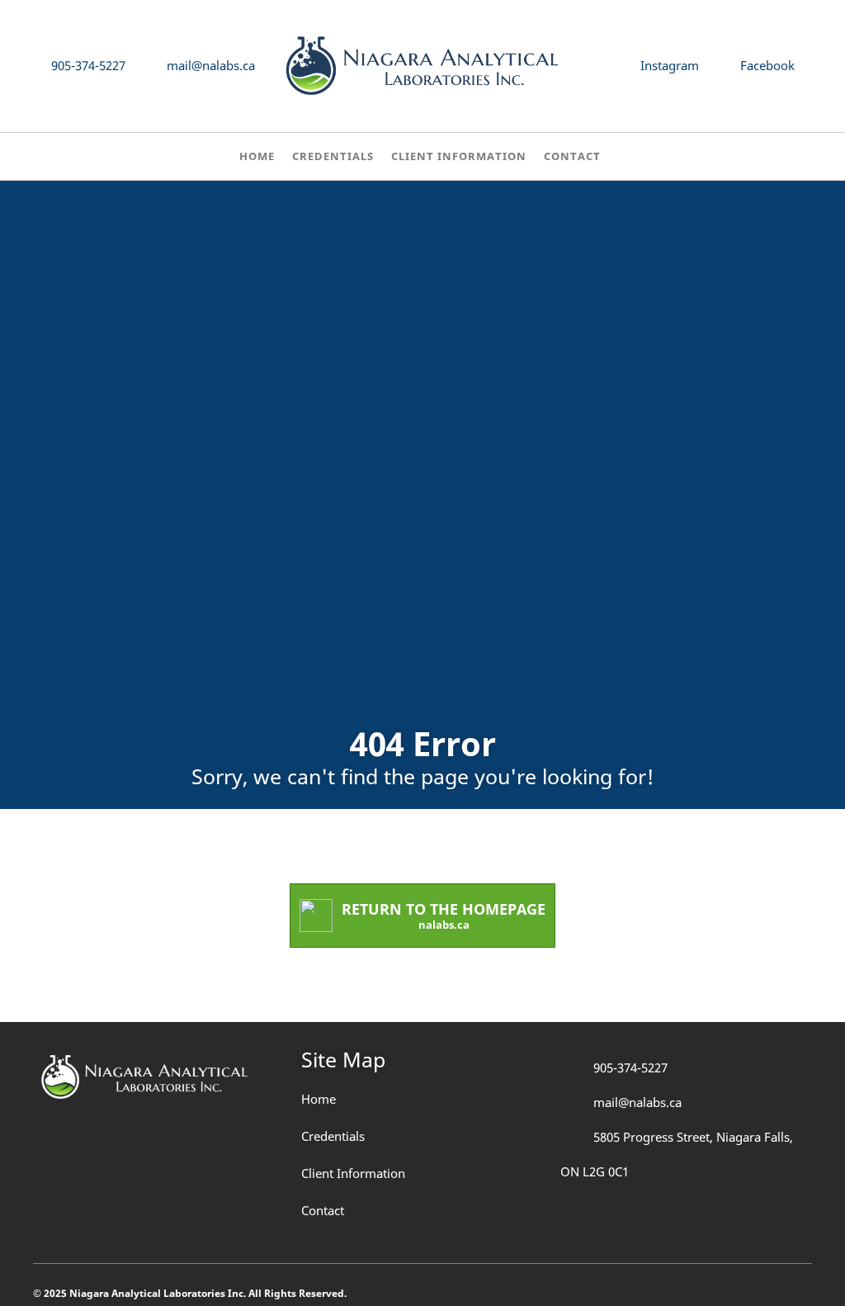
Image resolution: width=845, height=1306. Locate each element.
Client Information (353, 1173)
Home (318, 1099)
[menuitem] (257, 158)
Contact (322, 1210)
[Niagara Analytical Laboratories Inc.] (422, 66)
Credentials (333, 1136)
